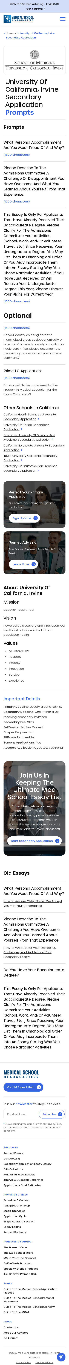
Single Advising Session (19, 1221)
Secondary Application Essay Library (27, 1163)
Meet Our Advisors (16, 1332)
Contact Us (11, 1327)
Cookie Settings (44, 1362)
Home (10, 33)
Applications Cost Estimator (22, 1185)
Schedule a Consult (17, 1200)
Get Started (34, 8)
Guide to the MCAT (16, 1312)
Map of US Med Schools (19, 1174)
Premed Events (14, 1153)
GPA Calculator (13, 1169)
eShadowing (12, 1158)
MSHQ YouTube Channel (20, 1257)
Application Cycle (15, 1216)
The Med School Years (18, 1252)
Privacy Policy (23, 1362)
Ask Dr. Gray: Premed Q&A (20, 1273)
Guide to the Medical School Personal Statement (29, 1299)
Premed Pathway (15, 1232)
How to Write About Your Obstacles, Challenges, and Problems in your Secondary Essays (30, 952)
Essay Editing (12, 1226)
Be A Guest (11, 1337)
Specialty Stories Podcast (21, 1268)
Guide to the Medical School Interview (29, 1306)
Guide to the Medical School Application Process (30, 1291)
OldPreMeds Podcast (17, 1263)
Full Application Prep (17, 1205)
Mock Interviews (14, 1210)
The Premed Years (16, 1247)
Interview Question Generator (23, 1179)
